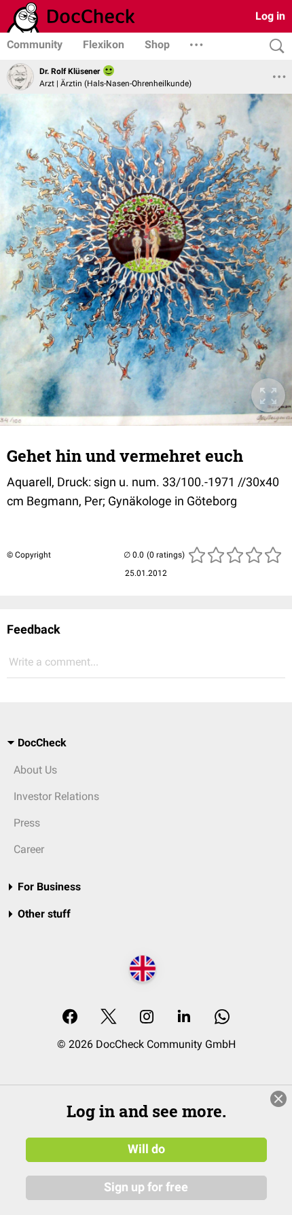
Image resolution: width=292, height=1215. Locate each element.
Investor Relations (56, 796)
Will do (146, 1149)
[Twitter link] (109, 1017)
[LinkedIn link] (184, 1017)
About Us (35, 769)
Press (27, 822)
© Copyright (29, 555)
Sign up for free (146, 1187)
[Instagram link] (146, 1017)
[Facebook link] (69, 1017)
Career (29, 849)
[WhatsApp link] (222, 1017)
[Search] (273, 46)
